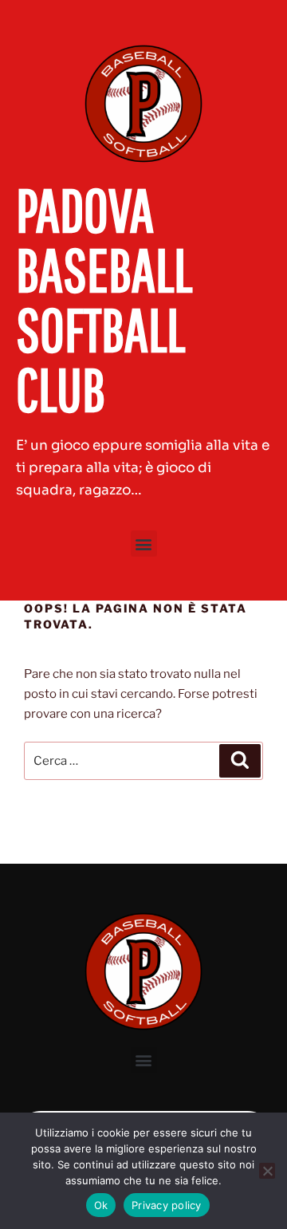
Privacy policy (167, 1205)
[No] (267, 1171)
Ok (101, 1205)
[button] (144, 543)
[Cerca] (240, 761)
